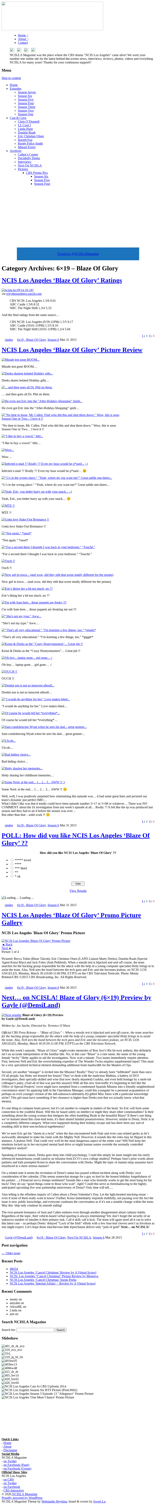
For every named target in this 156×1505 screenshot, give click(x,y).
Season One (25, 114)
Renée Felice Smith (30, 143)
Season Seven (27, 92)
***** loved (23, 860)
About (7, 1446)
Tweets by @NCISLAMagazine (78, 254)
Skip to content (11, 78)
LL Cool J (24, 125)
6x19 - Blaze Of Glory (31, 339)
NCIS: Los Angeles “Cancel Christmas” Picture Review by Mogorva (54, 1276)
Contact (23, 42)
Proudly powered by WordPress (22, 1498)
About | (23, 39)
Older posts (11, 1253)
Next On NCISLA (30, 165)
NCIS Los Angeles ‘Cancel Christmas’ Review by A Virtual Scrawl (53, 1272)
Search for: (9, 1330)
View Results (78, 891)
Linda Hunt (25, 129)
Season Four (26, 103)
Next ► (7, 948)
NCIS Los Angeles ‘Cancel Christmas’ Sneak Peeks (43, 1280)
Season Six (25, 96)
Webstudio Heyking (54, 1501)
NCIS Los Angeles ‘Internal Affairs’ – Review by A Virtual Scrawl (52, 1283)
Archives (15, 151)
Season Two (26, 110)
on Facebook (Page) (16, 1465)
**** (18, 864)
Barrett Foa (25, 140)
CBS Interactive (13, 1490)
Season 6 (53, 339)
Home (14, 85)
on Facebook (11, 1487)
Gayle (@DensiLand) (19, 1237)
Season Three (26, 107)
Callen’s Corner (28, 154)
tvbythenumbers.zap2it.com (24, 293)
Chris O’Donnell (28, 121)
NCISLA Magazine (24, 1494)
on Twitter (10, 1461)
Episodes (15, 88)
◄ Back (7, 944)
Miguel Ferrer (27, 147)
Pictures (23, 169)
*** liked (21, 868)
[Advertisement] (78, 217)
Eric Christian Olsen (31, 136)
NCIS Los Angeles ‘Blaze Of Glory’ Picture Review (72, 349)
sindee (9, 339)
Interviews (24, 161)
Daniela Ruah (27, 132)
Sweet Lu (99, 1501)
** (16, 872)
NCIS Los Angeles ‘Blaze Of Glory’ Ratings (62, 280)
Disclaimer (10, 1450)
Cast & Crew (18, 118)
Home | (23, 35)
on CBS (8, 1479)
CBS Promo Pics (37, 172)
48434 (14, 1269)
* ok (18, 876)
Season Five (26, 99)
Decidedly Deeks (29, 158)
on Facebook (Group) (17, 1468)
